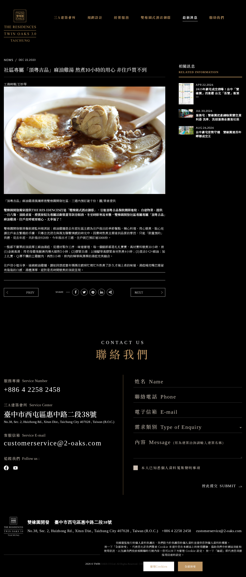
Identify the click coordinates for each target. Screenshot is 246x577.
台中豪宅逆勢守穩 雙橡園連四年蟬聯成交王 (219, 134)
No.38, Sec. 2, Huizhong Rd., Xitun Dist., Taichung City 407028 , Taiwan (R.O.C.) (92, 531)
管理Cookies (158, 566)
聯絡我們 (216, 17)
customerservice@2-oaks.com (53, 443)
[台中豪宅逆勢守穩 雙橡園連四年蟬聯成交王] (186, 130)
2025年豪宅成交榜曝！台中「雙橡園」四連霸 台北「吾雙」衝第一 (217, 93)
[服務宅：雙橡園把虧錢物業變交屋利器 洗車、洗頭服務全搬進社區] (186, 113)
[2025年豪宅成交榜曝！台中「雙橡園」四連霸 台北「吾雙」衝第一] (186, 93)
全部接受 (190, 566)
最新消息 (190, 17)
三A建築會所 (65, 17)
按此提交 (219, 485)
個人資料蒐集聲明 (177, 467)
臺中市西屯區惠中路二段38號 (83, 522)
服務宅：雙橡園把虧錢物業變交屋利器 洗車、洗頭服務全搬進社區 (219, 117)
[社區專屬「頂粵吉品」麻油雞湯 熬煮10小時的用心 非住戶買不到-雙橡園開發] (75, 292)
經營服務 (121, 17)
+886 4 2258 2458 (32, 389)
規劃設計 (95, 17)
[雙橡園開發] (20, 26)
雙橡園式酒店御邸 (156, 17)
